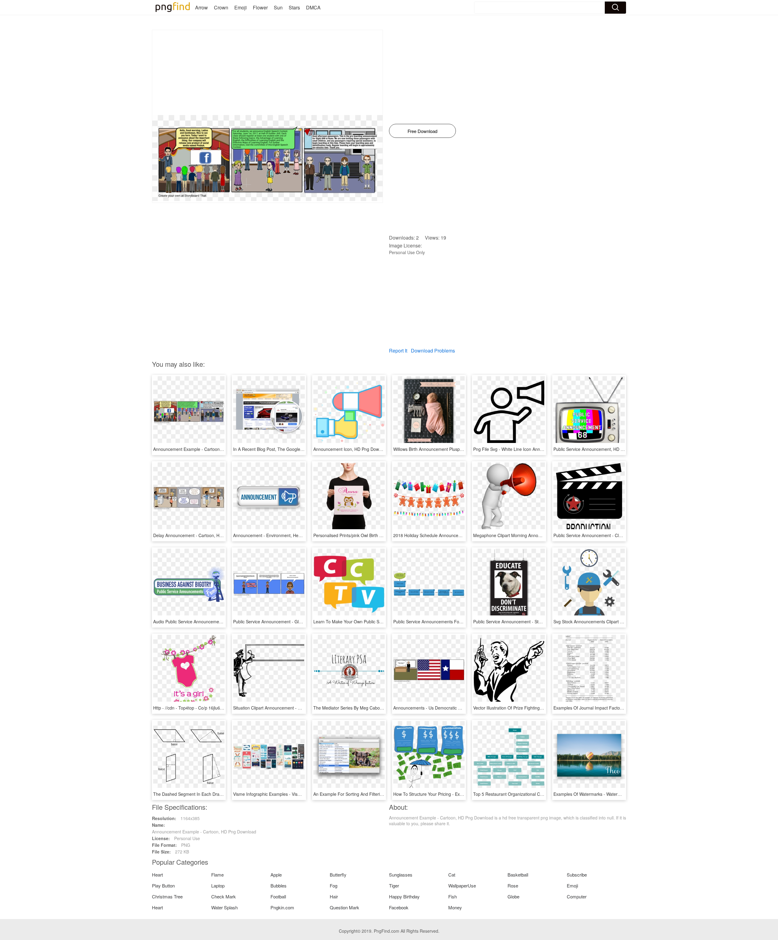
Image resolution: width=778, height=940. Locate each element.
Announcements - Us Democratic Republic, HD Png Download (452, 708)
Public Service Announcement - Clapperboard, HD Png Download (616, 535)
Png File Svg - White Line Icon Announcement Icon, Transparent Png (539, 449)
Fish (452, 896)
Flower (260, 7)
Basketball (518, 874)
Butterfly (338, 874)
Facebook (398, 907)
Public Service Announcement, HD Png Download (601, 449)
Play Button (163, 885)
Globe (513, 896)
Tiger (394, 885)
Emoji (240, 7)
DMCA (313, 7)
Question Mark (344, 907)
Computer (577, 896)
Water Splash (224, 907)
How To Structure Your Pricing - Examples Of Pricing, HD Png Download (462, 794)
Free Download (422, 131)
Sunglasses (400, 874)
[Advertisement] (267, 72)
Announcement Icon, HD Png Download (351, 449)
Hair (334, 896)
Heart (157, 874)
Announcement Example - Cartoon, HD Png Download (205, 449)
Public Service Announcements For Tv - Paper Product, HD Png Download (464, 621)
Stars (294, 7)
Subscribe (577, 874)
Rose (513, 885)
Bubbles (278, 885)
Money (455, 907)
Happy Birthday (404, 896)
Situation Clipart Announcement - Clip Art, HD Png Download (291, 708)
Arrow (201, 7)
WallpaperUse (462, 885)
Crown (221, 7)
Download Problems (433, 350)
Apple (276, 874)
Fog (333, 885)
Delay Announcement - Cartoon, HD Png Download (202, 535)
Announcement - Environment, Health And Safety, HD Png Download (299, 535)
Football (278, 896)
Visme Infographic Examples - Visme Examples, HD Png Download (297, 794)
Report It (398, 350)
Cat (451, 874)
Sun (278, 7)
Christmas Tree (167, 896)
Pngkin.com (282, 907)
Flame (217, 874)
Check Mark (223, 896)
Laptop (218, 885)
